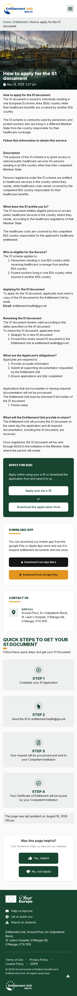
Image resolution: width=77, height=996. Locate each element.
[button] (70, 8)
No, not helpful (41, 871)
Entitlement (20, 22)
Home (7, 22)
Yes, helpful (41, 858)
